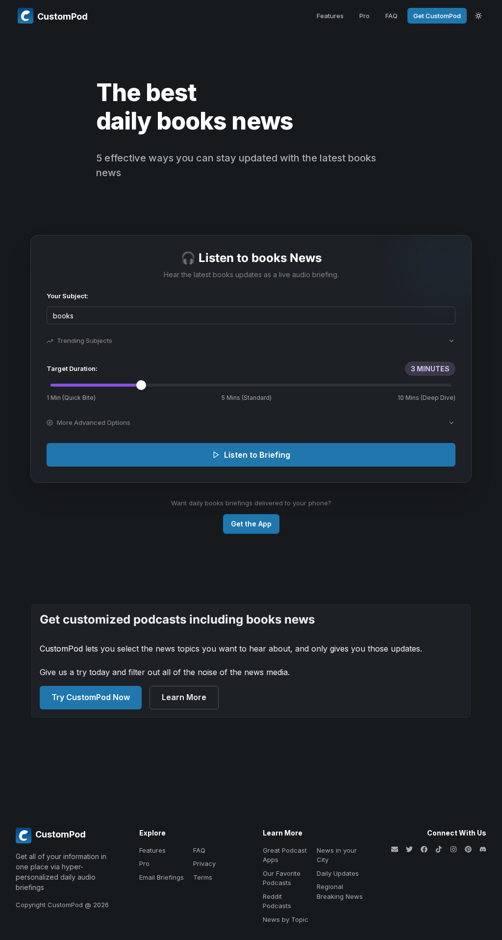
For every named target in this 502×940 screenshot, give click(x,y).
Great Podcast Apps (285, 855)
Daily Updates (338, 873)
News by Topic (285, 919)
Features (330, 16)
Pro (364, 16)
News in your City (337, 855)
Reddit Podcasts (277, 901)
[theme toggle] (478, 16)
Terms (202, 877)
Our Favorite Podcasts (282, 878)
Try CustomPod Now (90, 697)
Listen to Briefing (257, 455)
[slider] (141, 385)
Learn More (184, 697)
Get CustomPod (437, 16)
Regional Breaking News (340, 891)
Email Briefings (161, 877)
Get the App (251, 524)
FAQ (391, 16)
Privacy (204, 863)
